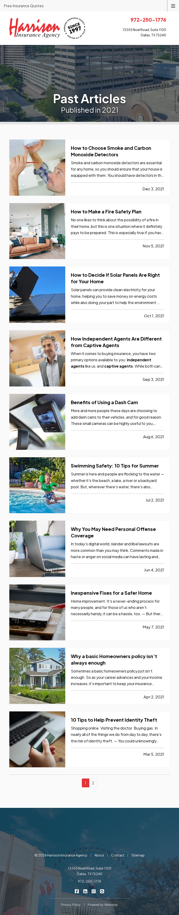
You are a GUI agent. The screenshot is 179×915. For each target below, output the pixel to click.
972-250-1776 (89, 881)
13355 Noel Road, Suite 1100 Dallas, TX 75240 (89, 871)
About (99, 855)
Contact (117, 855)
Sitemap (138, 855)
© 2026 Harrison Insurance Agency (60, 855)
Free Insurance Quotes (24, 5)
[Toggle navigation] (173, 5)
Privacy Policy (71, 904)
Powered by (103, 904)
